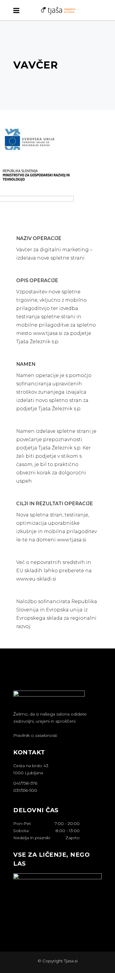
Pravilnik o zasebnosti (35, 735)
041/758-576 (25, 783)
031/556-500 (25, 790)
